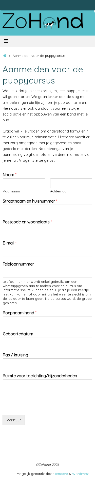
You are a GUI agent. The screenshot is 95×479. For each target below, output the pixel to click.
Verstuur (14, 420)
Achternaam (59, 191)
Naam (9, 174)
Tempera (61, 474)
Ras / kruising (15, 354)
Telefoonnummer (18, 264)
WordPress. (81, 474)
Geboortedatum (18, 333)
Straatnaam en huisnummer (30, 201)
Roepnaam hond (19, 312)
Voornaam (11, 191)
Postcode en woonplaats (27, 221)
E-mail (9, 242)
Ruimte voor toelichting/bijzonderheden (40, 375)
